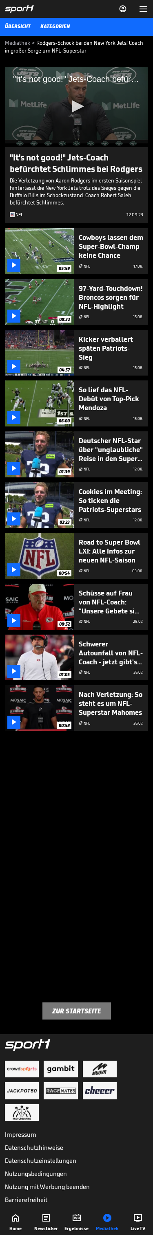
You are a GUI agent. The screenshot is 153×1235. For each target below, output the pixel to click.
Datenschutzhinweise (34, 1147)
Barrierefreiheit (26, 1200)
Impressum (20, 1134)
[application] (76, 107)
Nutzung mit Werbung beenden (47, 1187)
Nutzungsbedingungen (36, 1174)
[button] (77, 106)
